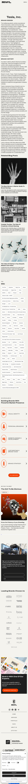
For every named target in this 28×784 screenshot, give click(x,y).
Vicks (20, 292)
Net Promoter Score (17, 366)
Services (14, 717)
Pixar (14, 314)
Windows (11, 382)
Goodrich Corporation (6, 372)
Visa (21, 355)
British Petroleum (14, 369)
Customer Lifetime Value (6, 366)
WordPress (15, 342)
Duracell (3, 328)
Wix (9, 342)
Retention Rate (5, 369)
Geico (3, 317)
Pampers (15, 292)
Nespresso (11, 287)
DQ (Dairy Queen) (14, 355)
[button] (25, 2)
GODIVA (3, 292)
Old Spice (21, 317)
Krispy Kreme (21, 353)
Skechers (4, 384)
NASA (19, 309)
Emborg (3, 353)
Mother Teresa (16, 301)
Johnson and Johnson (6, 301)
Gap (25, 382)
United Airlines (18, 382)
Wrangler (4, 303)
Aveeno (3, 312)
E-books (15, 320)
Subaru (24, 309)
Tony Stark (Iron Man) (6, 314)
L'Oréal (3, 331)
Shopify (24, 287)
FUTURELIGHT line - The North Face (9, 306)
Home (14, 714)
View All (4, 492)
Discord (24, 379)
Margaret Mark (5, 336)
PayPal (3, 358)
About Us (14, 727)
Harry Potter (17, 328)
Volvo (16, 344)
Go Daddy (14, 317)
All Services (14, 475)
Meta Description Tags (19, 361)
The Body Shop (5, 355)
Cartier (3, 347)
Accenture (10, 328)
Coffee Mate (10, 350)
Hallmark (23, 328)
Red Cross (16, 325)
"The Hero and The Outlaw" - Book (8, 333)
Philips (16, 350)
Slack (14, 379)
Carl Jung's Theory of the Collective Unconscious (11, 339)
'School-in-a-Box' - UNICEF (7, 295)
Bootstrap (4, 342)
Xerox (3, 379)
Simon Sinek (21, 344)
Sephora (3, 350)
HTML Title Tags (5, 364)
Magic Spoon (4, 382)
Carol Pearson (20, 333)
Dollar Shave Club (20, 314)
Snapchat (9, 353)
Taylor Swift (9, 347)
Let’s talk (14, 730)
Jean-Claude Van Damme (7, 344)
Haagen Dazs (13, 290)
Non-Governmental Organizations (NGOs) (10, 298)
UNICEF (22, 298)
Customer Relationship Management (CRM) (10, 387)
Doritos (8, 317)
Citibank (16, 347)
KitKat (22, 301)
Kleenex (8, 379)
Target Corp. (17, 287)
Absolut (13, 358)
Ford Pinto (4, 287)
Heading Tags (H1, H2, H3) (7, 361)
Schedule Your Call (10, 690)
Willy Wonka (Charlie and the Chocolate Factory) (17, 312)
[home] (6, 2)
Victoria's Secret (10, 331)
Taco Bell (4, 320)
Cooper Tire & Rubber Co (17, 372)
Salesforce (22, 347)
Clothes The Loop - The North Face (8, 309)
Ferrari (20, 290)
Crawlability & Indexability (16, 364)
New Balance (10, 384)
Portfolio (14, 720)
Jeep (10, 325)
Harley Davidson (5, 290)
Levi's (9, 303)
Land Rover (4, 325)
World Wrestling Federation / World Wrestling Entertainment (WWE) (13, 376)
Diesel (9, 292)
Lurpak (22, 350)
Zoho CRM (21, 342)
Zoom (15, 353)
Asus (8, 358)
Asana (19, 379)
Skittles (9, 320)
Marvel (21, 325)
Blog (14, 724)
